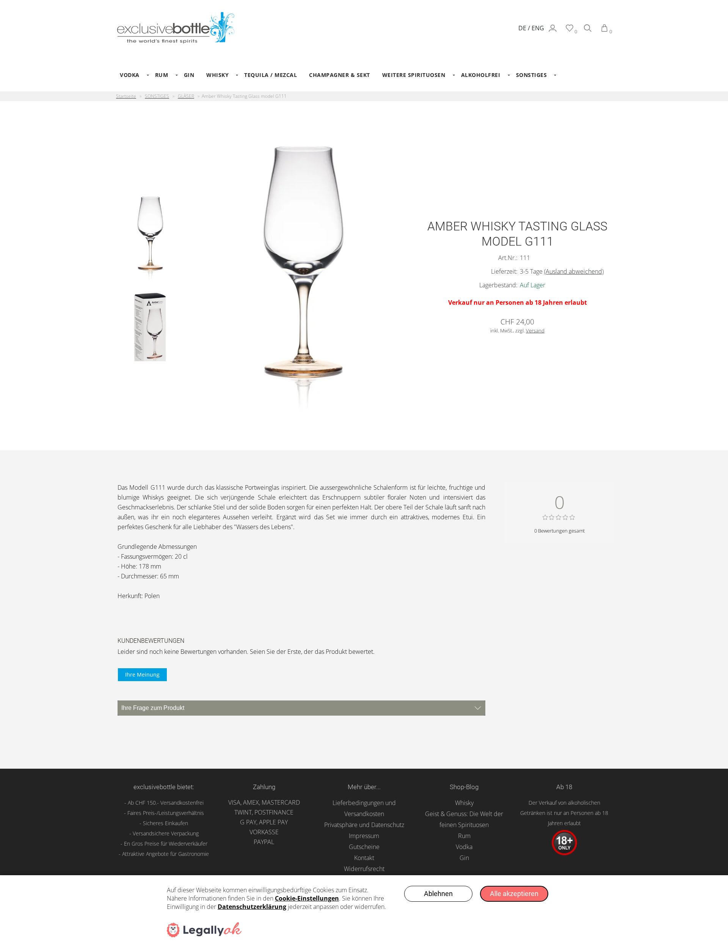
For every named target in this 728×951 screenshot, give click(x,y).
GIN (189, 74)
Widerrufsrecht (364, 869)
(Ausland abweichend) (574, 271)
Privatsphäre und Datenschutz (364, 825)
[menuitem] (131, 75)
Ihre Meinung (142, 674)
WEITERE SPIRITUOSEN (414, 74)
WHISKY (217, 74)
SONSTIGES (531, 74)
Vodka (464, 847)
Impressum (364, 836)
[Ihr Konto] (552, 31)
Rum (464, 836)
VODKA (130, 74)
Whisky (464, 803)
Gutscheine (364, 847)
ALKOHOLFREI (480, 74)
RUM (161, 74)
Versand (535, 330)
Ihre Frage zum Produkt (152, 708)
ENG (538, 28)
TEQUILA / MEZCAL (270, 74)
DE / (525, 28)
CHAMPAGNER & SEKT (339, 74)
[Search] (587, 31)
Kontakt (364, 858)
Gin (464, 858)
